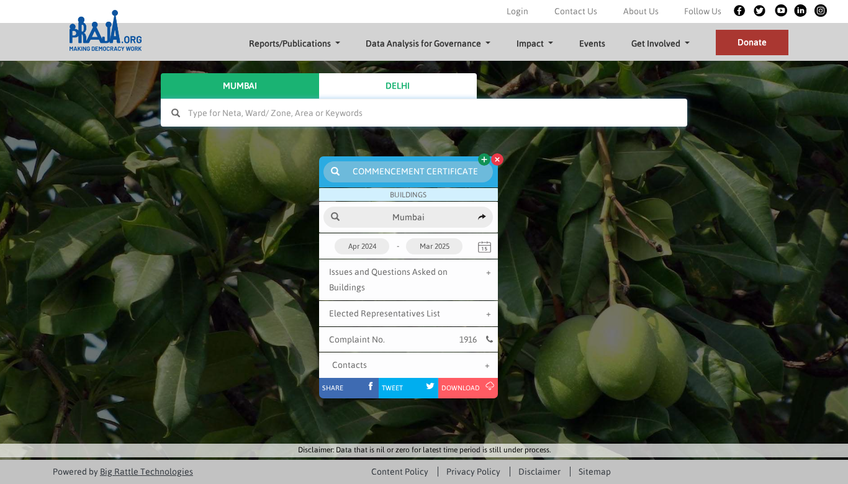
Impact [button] (530, 43)
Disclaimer (539, 472)
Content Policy (399, 472)
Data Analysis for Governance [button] (423, 43)
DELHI (398, 86)
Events (592, 43)
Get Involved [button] (655, 43)
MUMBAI (240, 86)
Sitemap (595, 472)
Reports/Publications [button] (290, 43)
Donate (752, 42)
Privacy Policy (473, 472)
